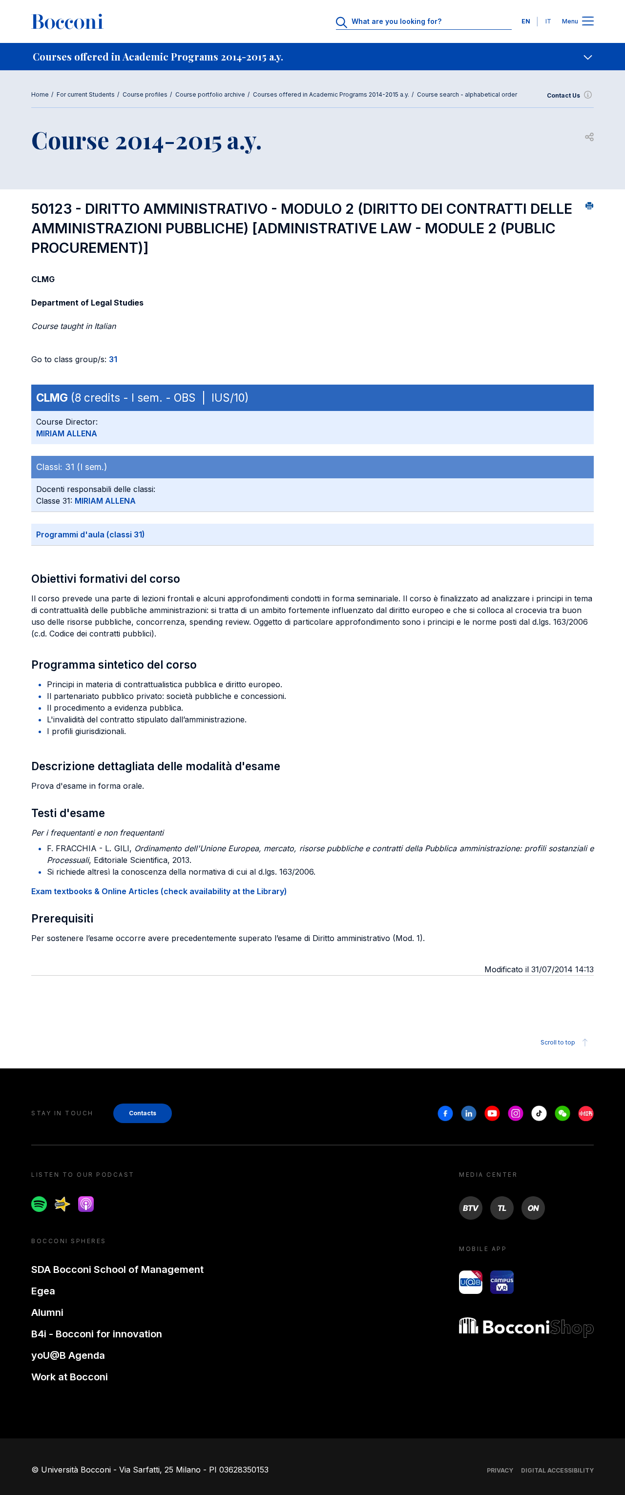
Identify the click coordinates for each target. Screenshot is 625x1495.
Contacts (142, 1113)
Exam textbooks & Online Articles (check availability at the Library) (159, 891)
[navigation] (312, 56)
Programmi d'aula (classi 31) (90, 534)
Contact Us (563, 95)
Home (40, 94)
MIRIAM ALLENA (66, 433)
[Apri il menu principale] (588, 22)
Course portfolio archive (210, 94)
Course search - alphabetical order (467, 94)
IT (548, 21)
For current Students (86, 94)
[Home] (67, 21)
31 (113, 359)
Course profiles (145, 94)
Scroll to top (558, 1042)
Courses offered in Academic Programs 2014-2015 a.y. (331, 94)
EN (525, 21)
